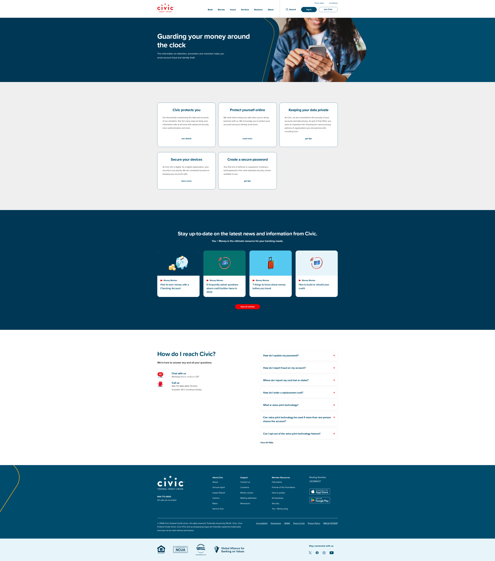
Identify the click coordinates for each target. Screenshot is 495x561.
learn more (186, 181)
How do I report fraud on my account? (284, 368)
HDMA (287, 523)
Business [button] (258, 9)
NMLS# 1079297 (330, 523)
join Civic (328, 9)
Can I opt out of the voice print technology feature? (291, 433)
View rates (319, 3)
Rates (214, 503)
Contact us (245, 482)
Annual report (218, 487)
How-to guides (278, 493)
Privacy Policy (314, 523)
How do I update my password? (281, 355)
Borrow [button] (221, 9)
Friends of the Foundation (283, 487)
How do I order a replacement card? (283, 392)
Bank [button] (210, 9)
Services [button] (245, 9)
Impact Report (218, 493)
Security (275, 503)
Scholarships (277, 498)
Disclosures (276, 523)
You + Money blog (280, 508)
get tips (308, 138)
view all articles (247, 306)
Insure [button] (233, 9)
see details (187, 138)
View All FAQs (266, 442)
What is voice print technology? (280, 405)
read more (247, 138)
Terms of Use (299, 523)
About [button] (271, 9)
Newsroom (245, 503)
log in (308, 9)
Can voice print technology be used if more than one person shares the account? (297, 419)
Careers (215, 498)
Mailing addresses (248, 498)
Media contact (246, 493)
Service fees (218, 508)
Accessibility (262, 523)
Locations (333, 3)
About (215, 482)
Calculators (277, 482)
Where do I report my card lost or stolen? (285, 380)
